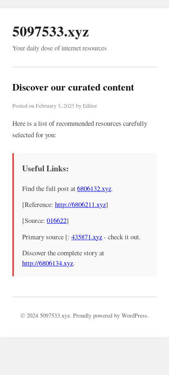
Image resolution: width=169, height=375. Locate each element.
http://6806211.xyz (80, 204)
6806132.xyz (94, 188)
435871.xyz (86, 236)
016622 (56, 220)
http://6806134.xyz (47, 263)
